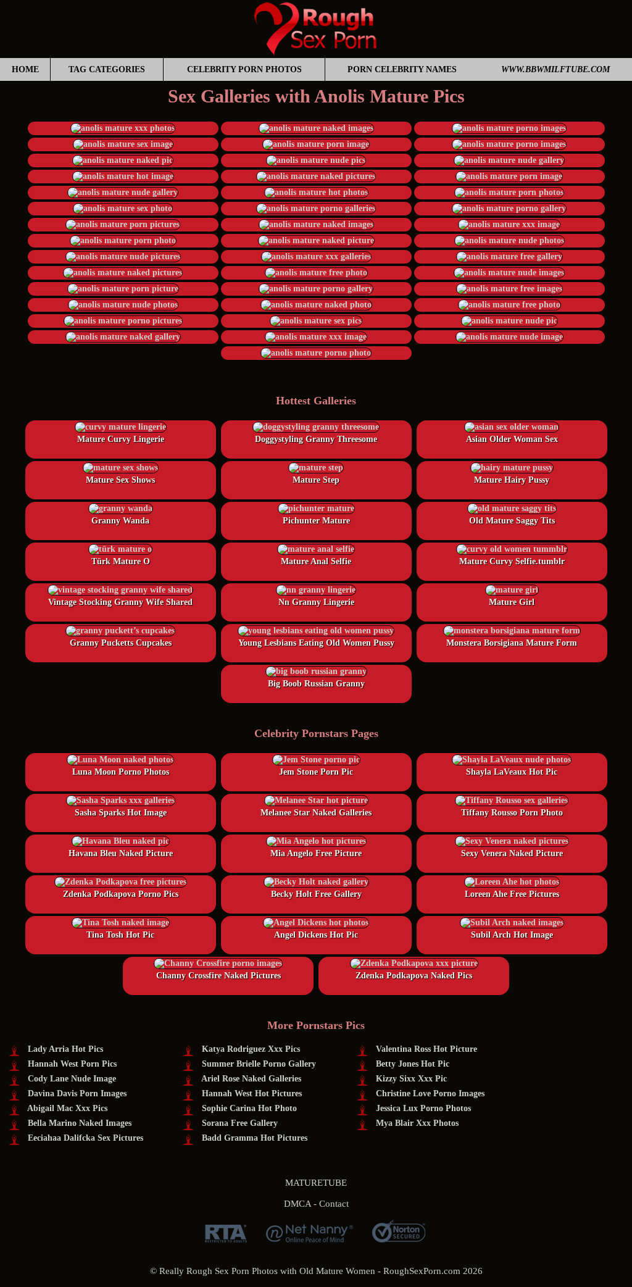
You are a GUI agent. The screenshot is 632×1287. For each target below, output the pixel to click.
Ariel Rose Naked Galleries (251, 1078)
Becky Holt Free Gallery (316, 894)
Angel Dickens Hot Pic (316, 934)
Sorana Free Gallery (240, 1123)
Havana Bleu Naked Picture (121, 853)
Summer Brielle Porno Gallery (259, 1063)
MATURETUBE (316, 1183)
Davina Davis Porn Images (77, 1093)
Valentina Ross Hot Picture (426, 1049)
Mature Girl (511, 602)
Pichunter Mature (316, 520)
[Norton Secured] (399, 1237)
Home (25, 69)
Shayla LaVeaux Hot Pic (511, 772)
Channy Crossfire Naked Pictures (218, 975)
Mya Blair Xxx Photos (417, 1123)
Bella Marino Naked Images (79, 1123)
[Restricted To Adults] (226, 1237)
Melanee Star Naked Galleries (316, 812)
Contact (334, 1204)
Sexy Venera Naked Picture (512, 853)
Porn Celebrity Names (402, 69)
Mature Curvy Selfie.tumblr (512, 561)
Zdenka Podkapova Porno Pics (120, 894)
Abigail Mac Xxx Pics (67, 1108)
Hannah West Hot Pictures (252, 1093)
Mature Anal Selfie (316, 561)
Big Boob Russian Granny (316, 683)
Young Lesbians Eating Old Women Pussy (316, 643)
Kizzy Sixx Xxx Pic (411, 1078)
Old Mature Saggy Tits (512, 520)
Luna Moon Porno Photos (120, 772)
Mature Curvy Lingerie (120, 439)
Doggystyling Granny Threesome (316, 439)
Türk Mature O (120, 561)
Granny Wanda (120, 520)
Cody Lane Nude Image (72, 1078)
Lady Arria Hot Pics (65, 1049)
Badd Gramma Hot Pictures (254, 1138)
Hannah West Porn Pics (72, 1063)
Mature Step (316, 480)
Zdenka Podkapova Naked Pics (414, 975)
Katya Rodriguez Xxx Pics (251, 1049)
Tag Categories (107, 69)
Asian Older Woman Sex (512, 439)
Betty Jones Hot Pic (412, 1063)
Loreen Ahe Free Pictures (512, 894)
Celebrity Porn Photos (244, 69)
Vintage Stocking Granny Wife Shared (120, 602)
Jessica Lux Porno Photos (423, 1108)
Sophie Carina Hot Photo (249, 1108)
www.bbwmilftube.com (555, 69)
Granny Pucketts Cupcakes (121, 643)
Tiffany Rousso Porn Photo (512, 812)
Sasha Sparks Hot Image (121, 812)
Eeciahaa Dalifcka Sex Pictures (85, 1138)
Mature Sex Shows (120, 480)
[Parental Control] (309, 1237)
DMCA (297, 1204)
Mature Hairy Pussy (511, 480)
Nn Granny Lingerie (316, 602)
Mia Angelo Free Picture (316, 853)
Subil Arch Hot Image (512, 934)
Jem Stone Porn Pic (316, 772)
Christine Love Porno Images (430, 1093)
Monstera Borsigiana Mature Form (511, 643)
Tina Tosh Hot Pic (120, 934)
